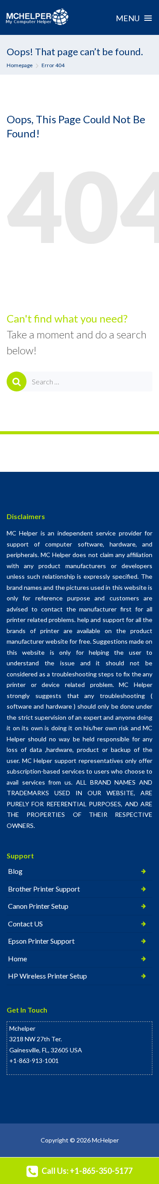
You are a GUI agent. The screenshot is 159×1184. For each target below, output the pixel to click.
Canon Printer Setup (38, 906)
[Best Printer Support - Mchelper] (37, 17)
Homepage (20, 65)
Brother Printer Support (44, 888)
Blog (15, 871)
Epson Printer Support (41, 941)
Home (17, 958)
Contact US (25, 923)
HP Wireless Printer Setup (47, 975)
